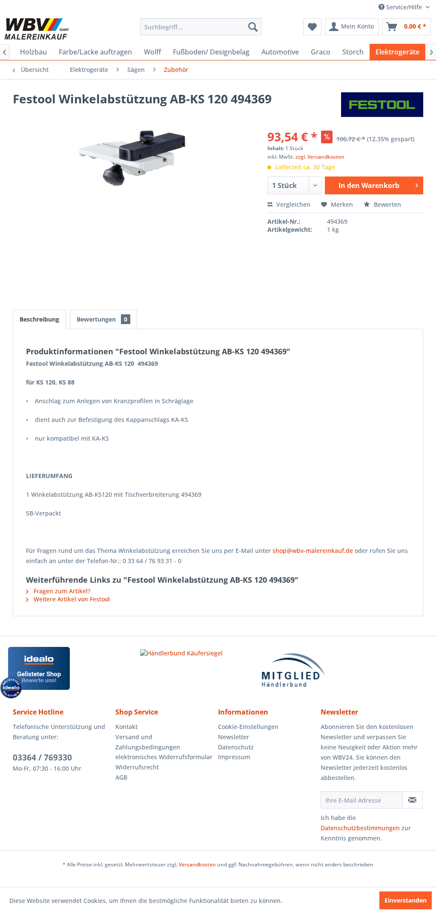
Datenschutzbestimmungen (360, 828)
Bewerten (386, 204)
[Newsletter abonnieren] (412, 800)
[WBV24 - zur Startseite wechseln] (36, 29)
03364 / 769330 (42, 757)
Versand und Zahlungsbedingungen (147, 742)
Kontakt (126, 727)
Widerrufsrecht (137, 767)
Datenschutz (236, 747)
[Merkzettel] (312, 26)
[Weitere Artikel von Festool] (382, 107)
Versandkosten (197, 864)
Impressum (234, 757)
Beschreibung (39, 319)
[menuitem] (201, 26)
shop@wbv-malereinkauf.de (312, 551)
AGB (121, 777)
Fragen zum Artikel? (61, 591)
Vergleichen (292, 204)
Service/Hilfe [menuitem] (404, 7)
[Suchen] (253, 26)
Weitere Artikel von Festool (71, 599)
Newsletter (233, 737)
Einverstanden (405, 900)
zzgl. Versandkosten (319, 156)
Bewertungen (102, 319)
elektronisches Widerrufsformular (163, 757)
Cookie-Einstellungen (248, 727)
